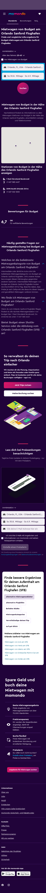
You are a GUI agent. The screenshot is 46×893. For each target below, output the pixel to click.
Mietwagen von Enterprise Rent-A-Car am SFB (22, 654)
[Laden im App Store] (23, 873)
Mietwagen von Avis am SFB (16, 642)
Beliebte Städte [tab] (12, 609)
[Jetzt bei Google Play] (8, 873)
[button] (4, 14)
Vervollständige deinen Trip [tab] (17, 620)
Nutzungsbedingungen (9, 554)
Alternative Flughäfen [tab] (15, 603)
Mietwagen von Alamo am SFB (17, 649)
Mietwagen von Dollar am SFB (17, 659)
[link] (23, 385)
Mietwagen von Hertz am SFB (17, 646)
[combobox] (9, 51)
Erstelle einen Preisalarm (22, 755)
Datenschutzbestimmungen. (31, 554)
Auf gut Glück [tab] (12, 626)
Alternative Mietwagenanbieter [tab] (19, 597)
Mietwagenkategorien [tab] (15, 614)
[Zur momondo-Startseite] (17, 13)
